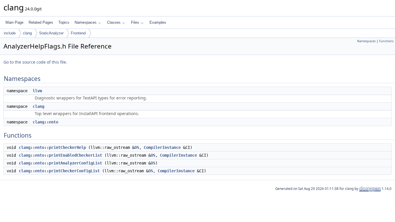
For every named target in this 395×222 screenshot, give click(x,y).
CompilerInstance (162, 147)
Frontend (78, 33)
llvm (37, 90)
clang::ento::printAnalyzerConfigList (60, 163)
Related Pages (41, 22)
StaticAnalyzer (51, 33)
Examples (157, 22)
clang (27, 33)
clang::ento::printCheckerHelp (52, 147)
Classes (114, 22)
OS (136, 147)
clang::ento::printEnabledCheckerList (60, 155)
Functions (386, 41)
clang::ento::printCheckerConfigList (59, 171)
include (10, 33)
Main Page (14, 22)
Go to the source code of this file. (35, 62)
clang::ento (45, 122)
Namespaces (86, 22)
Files (135, 22)
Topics (63, 22)
